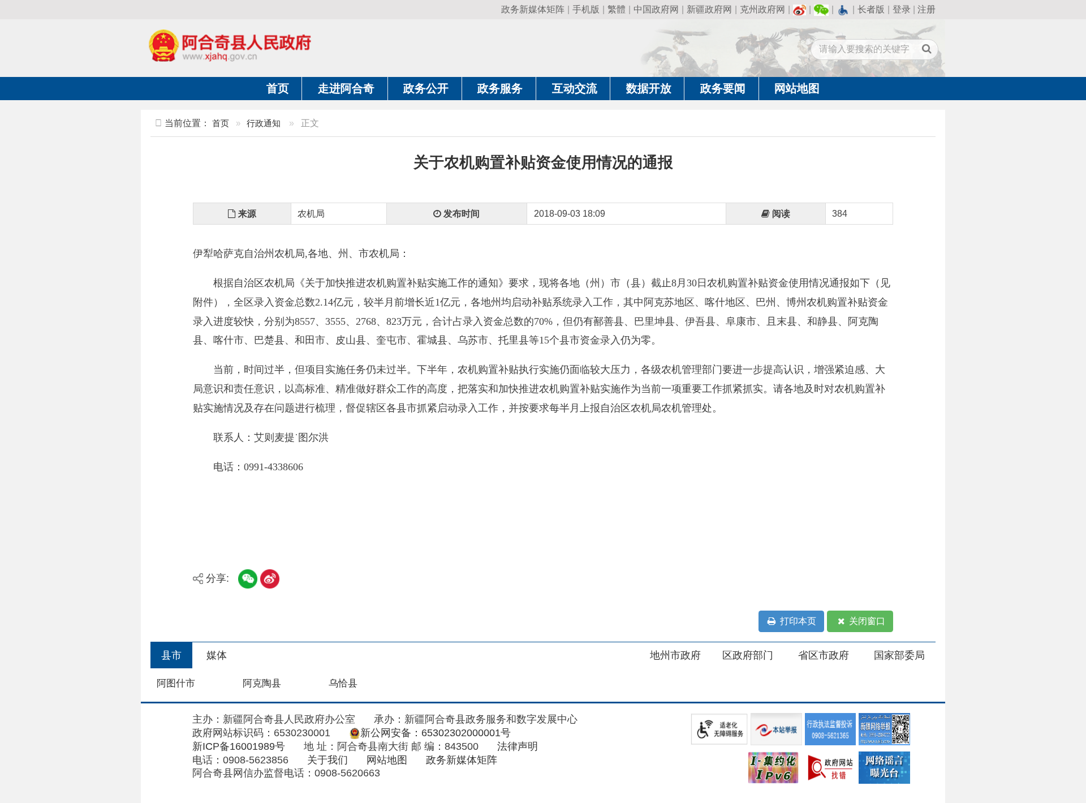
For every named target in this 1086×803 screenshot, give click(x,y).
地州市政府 (675, 655)
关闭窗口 (866, 621)
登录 (902, 9)
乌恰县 (343, 683)
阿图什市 (176, 683)
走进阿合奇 (346, 88)
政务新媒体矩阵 (532, 9)
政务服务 (500, 88)
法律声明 (517, 746)
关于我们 (327, 760)
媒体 (216, 655)
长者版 (871, 9)
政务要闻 (722, 88)
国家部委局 (899, 655)
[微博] (800, 9)
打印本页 (797, 621)
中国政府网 (656, 9)
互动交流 (574, 88)
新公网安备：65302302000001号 (435, 732)
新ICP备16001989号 (238, 746)
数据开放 (648, 88)
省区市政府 (823, 655)
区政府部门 (747, 655)
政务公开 (426, 88)
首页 (277, 88)
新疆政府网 (709, 9)
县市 (171, 655)
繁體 (616, 9)
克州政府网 (762, 9)
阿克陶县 (262, 683)
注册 (926, 9)
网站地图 (797, 88)
